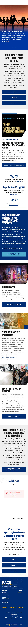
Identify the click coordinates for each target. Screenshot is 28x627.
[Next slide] (15, 47)
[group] (14, 27)
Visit (21, 624)
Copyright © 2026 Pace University (14, 612)
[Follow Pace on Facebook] (6, 618)
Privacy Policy (14, 614)
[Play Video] (26, 327)
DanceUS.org (14, 194)
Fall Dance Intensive (12, 31)
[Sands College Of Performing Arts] (10, 584)
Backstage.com (13, 205)
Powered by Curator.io (19, 518)
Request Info (14, 624)
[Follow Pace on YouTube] (21, 618)
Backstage (19, 181)
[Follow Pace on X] (11, 618)
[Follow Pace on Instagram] (16, 618)
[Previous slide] (13, 47)
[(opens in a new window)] (14, 484)
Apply (7, 624)
